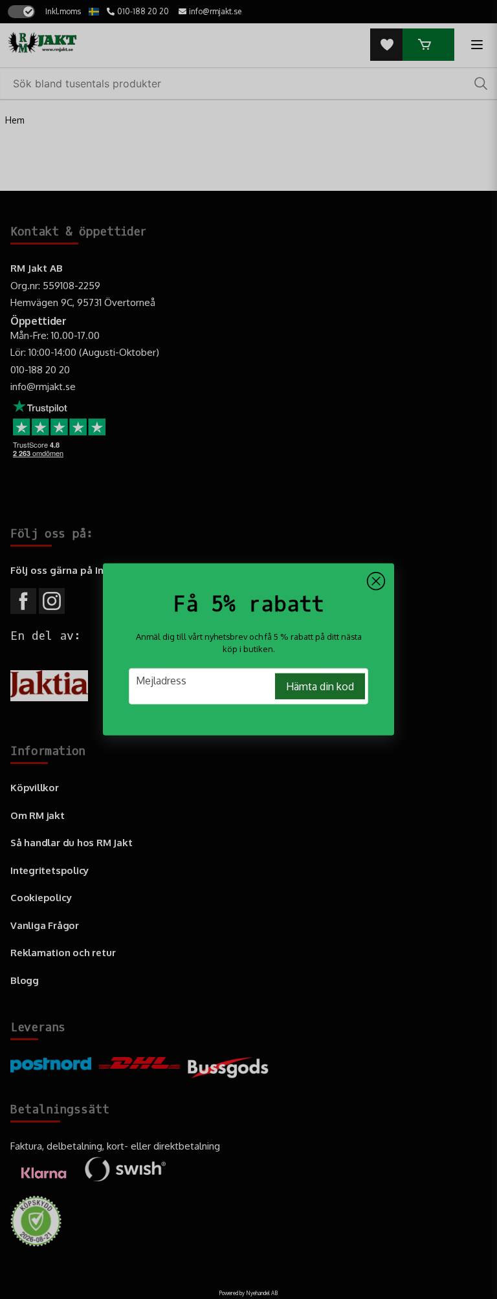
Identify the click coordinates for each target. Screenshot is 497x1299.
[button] (376, 581)
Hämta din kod (320, 686)
